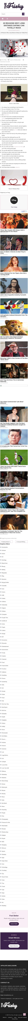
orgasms (17, 167)
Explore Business (14, 945)
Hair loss (4, 710)
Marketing (4, 774)
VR (2, 902)
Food (3, 662)
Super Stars (5, 860)
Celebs (3, 598)
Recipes (4, 828)
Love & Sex (4, 764)
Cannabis (4, 585)
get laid (15, 129)
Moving (3, 793)
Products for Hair (6, 822)
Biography (4, 572)
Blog (3, 576)
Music (3, 796)
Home (3, 729)
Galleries (4, 672)
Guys (3, 697)
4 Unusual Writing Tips (22, 541)
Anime (3, 553)
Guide (3, 694)
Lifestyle (4, 761)
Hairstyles (4, 713)
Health (3, 716)
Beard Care (4, 563)
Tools (3, 880)
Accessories (5, 547)
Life (3, 758)
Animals (4, 550)
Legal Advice (5, 755)
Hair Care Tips (5, 704)
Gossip (3, 691)
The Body (4, 870)
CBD (3, 595)
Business (4, 579)
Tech (3, 864)
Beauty (3, 566)
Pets (3, 816)
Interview (4, 748)
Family (3, 652)
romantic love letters (18, 146)
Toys (3, 883)
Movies (3, 790)
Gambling (4, 675)
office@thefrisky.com (8, 995)
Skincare (4, 848)
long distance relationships (11, 538)
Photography (5, 819)
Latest (15, 1017)
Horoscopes (5, 732)
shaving (3, 118)
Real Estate (4, 825)
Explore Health (14, 923)
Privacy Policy (15, 1019)
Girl (3, 688)
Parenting (4, 809)
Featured (4, 659)
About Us (4, 1017)
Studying (4, 854)
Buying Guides (5, 582)
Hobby (3, 726)
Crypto (3, 627)
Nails (3, 800)
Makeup (4, 771)
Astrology (4, 560)
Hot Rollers (4, 736)
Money (3, 784)
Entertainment (5, 646)
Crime (3, 624)
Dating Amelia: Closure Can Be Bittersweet (7, 541)
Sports (3, 851)
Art (2, 556)
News (3, 806)
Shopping (4, 844)
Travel (3, 886)
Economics (4, 640)
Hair (3, 700)
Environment (5, 649)
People (3, 812)
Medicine (4, 777)
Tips (3, 873)
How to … (4, 739)
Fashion (4, 656)
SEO (3, 841)
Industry (4, 742)
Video (3, 899)
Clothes (4, 611)
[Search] (23, 14)
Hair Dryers (4, 707)
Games (3, 678)
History (3, 723)
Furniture (4, 668)
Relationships (17, 59)
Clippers (4, 608)
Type (3, 889)
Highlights (4, 720)
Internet (4, 745)
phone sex (6, 114)
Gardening (4, 681)
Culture (3, 630)
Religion (4, 835)
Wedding (4, 905)
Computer (4, 614)
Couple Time (5, 617)
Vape (3, 892)
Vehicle (3, 896)
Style (3, 857)
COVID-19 (4, 620)
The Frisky (4, 59)
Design (3, 633)
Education (4, 643)
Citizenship (4, 604)
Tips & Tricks (5, 876)
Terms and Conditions (22, 1017)
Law (3, 752)
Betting (3, 569)
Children (4, 601)
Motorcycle (4, 787)
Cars (3, 588)
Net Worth (4, 803)
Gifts (3, 684)
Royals (3, 838)
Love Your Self (5, 768)
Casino (3, 592)
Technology (4, 867)
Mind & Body (5, 780)
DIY (3, 636)
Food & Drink (5, 665)
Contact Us (10, 1017)
